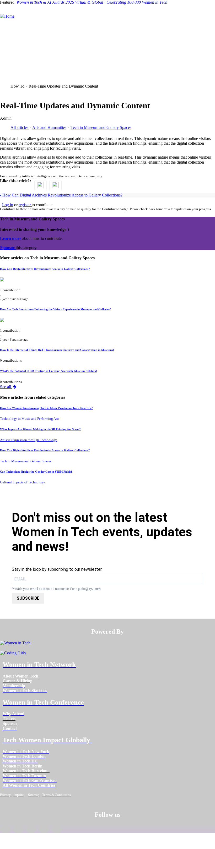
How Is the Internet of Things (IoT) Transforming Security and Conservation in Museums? (57, 349)
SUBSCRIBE (28, 598)
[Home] (7, 16)
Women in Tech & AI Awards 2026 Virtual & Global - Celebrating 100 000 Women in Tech (92, 2)
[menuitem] (20, 676)
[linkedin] (18, 829)
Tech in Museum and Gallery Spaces (25, 461)
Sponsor (8, 247)
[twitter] (44, 829)
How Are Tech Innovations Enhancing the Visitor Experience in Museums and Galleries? (55, 309)
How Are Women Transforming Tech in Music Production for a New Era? (46, 408)
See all (6, 387)
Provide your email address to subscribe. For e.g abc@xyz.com (56, 589)
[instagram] (31, 829)
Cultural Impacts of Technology (22, 482)
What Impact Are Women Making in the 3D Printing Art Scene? (40, 429)
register (25, 205)
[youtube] (57, 829)
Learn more (10, 238)
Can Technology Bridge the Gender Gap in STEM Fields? (36, 471)
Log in (7, 205)
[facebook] (5, 829)
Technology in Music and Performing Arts (29, 419)
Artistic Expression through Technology (28, 440)
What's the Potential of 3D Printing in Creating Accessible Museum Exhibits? (48, 370)
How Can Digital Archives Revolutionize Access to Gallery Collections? (61, 195)
